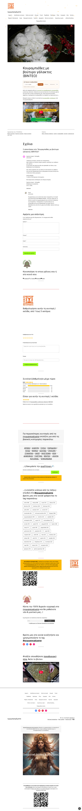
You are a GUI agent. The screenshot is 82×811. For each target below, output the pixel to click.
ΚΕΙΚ (54, 453)
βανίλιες (36, 506)
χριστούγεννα (71, 133)
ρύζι (35, 538)
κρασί (35, 524)
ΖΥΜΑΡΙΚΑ (29, 453)
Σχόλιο (25, 221)
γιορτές (55, 133)
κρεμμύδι (44, 524)
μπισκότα (38, 531)
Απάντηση (28, 188)
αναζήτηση (46, 466)
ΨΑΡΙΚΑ (35, 451)
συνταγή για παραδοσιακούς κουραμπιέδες (48, 90)
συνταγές (48, 541)
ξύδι (36, 534)
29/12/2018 (30, 194)
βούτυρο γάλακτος (49, 133)
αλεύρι (35, 502)
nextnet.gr (72, 717)
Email (24, 241)
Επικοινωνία (68, 719)
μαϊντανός (27, 531)
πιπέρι (26, 538)
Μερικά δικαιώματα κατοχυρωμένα (30, 727)
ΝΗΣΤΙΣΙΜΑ (46, 453)
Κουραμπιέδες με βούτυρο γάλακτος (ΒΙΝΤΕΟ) (41, 401)
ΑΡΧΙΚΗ (27, 448)
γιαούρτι (35, 509)
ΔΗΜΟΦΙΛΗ (28, 456)
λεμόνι (54, 524)
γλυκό (44, 509)
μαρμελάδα (44, 527)
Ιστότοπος (25, 246)
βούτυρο (46, 506)
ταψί (26, 545)
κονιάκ (27, 524)
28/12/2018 (28, 157)
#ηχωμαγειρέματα (43, 493)
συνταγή (65, 133)
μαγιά (34, 527)
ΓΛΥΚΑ (43, 448)
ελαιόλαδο (28, 513)
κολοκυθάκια (48, 520)
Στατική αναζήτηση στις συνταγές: (31, 469)
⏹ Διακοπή (52, 84)
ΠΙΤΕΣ (27, 451)
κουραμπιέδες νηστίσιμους (49, 98)
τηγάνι (34, 545)
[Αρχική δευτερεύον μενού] (28, 693)
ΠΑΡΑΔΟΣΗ (52, 448)
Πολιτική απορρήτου (52, 719)
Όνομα (25, 235)
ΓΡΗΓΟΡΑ (52, 451)
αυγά (44, 502)
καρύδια (50, 516)
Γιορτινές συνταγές (19, 133)
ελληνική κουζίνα (40, 513)
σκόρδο (52, 538)
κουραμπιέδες (60, 133)
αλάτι (26, 502)
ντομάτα (27, 534)
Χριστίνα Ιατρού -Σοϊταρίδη (32, 156)
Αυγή (29, 192)
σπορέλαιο (38, 541)
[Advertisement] (41, 414)
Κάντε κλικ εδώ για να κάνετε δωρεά (40, 788)
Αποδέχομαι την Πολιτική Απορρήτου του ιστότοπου (41, 623)
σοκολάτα (27, 541)
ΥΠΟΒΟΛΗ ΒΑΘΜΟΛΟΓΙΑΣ (30, 364)
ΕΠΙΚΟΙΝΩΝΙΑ (46, 459)
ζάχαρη (52, 513)
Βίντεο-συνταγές (11, 133)
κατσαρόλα (28, 520)
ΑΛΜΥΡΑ (35, 448)
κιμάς (37, 520)
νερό (47, 531)
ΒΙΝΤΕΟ (47, 456)
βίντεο (43, 133)
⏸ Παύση (46, 84)
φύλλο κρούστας (39, 548)
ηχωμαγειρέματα (14, 12)
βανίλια (27, 506)
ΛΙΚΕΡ (37, 453)
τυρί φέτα (44, 545)
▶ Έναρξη (40, 84)
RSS (73, 719)
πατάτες (52, 534)
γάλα (26, 509)
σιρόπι (43, 538)
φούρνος (27, 548)
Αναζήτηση (55, 472)
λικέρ (26, 527)
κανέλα (41, 516)
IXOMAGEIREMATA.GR (31, 564)
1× (57, 84)
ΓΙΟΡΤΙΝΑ (38, 456)
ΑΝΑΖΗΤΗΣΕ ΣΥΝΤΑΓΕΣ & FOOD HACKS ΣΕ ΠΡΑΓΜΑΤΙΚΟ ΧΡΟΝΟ (39, 477)
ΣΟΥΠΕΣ (43, 451)
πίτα (44, 534)
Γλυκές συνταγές (27, 133)
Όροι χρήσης (61, 719)
